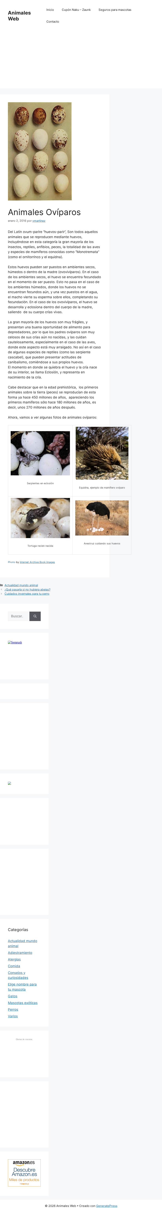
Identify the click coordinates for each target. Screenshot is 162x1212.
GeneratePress (106, 1206)
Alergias (14, 959)
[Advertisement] (81, 60)
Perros (13, 1009)
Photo (11, 562)
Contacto (52, 21)
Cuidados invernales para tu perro (27, 593)
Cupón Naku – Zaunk (76, 10)
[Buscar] (35, 616)
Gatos (12, 996)
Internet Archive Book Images (37, 562)
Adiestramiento (20, 953)
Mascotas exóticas (23, 1003)
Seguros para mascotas (115, 10)
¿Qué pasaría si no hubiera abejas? (27, 589)
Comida (14, 966)
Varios (13, 1016)
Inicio (50, 10)
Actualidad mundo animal (21, 585)
